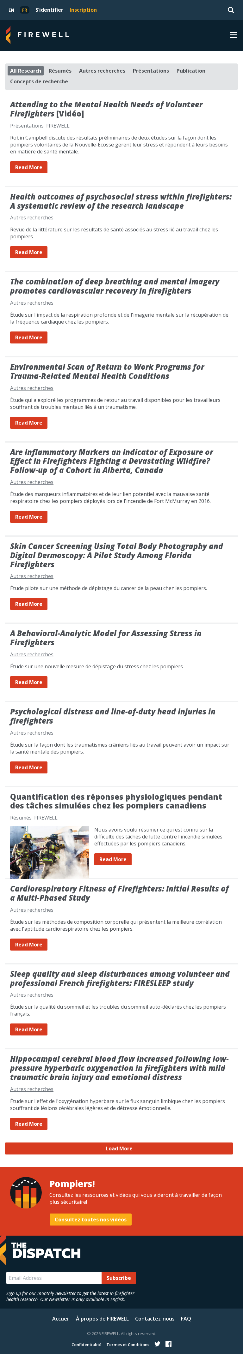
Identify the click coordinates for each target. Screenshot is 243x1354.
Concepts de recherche (39, 81)
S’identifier (49, 9)
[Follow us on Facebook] (168, 1344)
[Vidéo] (106, 109)
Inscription (83, 9)
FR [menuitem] (24, 10)
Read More (28, 167)
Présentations (151, 70)
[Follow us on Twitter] (157, 1344)
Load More (119, 1148)
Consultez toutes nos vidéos (91, 1219)
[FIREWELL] (37, 35)
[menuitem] (11, 10)
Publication (191, 70)
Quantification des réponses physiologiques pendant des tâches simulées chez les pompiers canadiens (116, 801)
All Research (25, 70)
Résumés (60, 70)
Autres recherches (102, 70)
